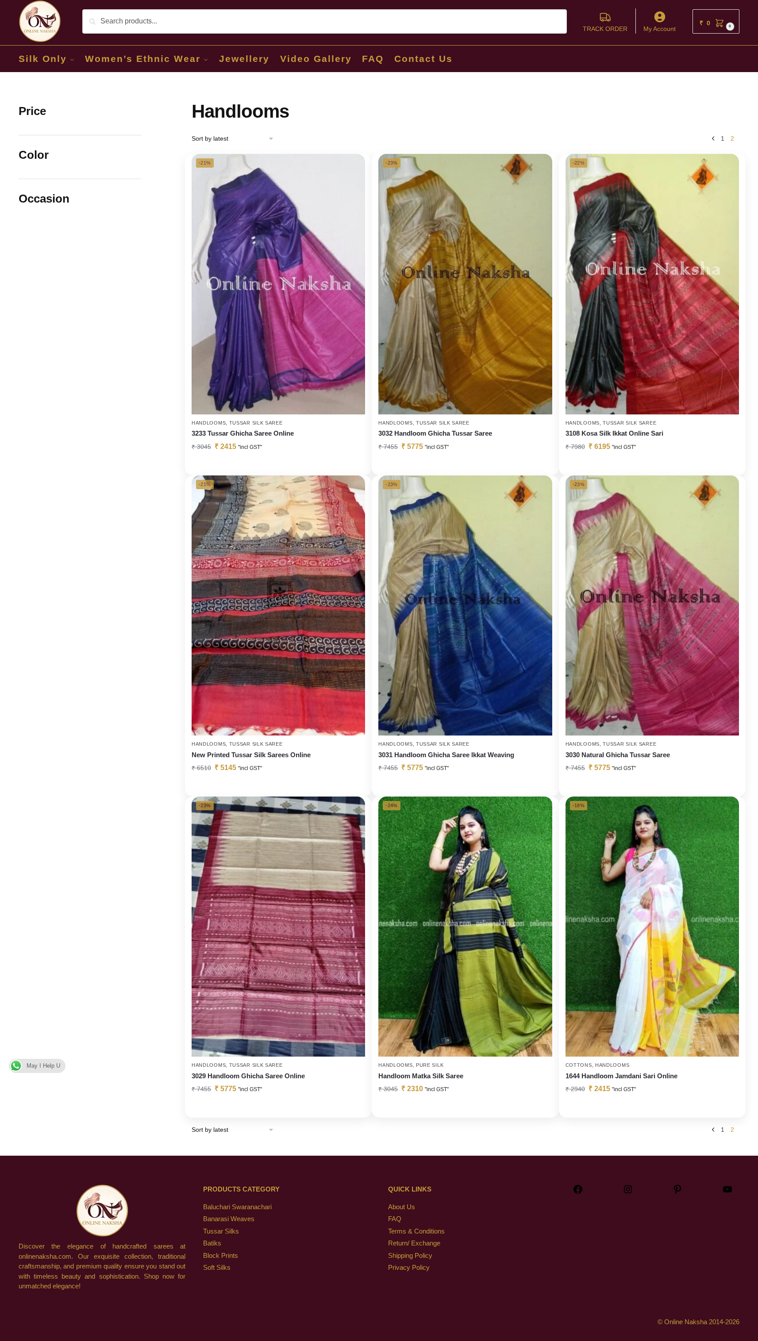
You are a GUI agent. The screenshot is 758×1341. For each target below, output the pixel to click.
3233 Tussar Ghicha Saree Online (243, 433)
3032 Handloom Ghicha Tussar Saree (435, 433)
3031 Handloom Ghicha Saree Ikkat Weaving (446, 755)
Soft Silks (217, 1267)
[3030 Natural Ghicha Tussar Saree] (652, 605)
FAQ (394, 1218)
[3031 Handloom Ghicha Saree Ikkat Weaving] (465, 605)
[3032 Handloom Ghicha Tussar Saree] (465, 284)
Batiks (212, 1243)
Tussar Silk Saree (256, 422)
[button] (716, 21)
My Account (659, 28)
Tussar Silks (221, 1231)
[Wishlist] (351, 167)
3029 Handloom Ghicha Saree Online (248, 1076)
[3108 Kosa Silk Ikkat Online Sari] (652, 284)
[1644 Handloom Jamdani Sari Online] (652, 927)
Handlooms (209, 422)
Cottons (579, 1065)
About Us (401, 1207)
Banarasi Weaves (228, 1218)
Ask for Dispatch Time (278, 466)
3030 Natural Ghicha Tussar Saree (618, 755)
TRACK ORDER (605, 28)
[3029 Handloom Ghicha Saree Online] (278, 927)
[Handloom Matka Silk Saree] (465, 927)
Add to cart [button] (465, 466)
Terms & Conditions (416, 1231)
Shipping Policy (410, 1255)
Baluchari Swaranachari (237, 1207)
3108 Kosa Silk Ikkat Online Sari (614, 433)
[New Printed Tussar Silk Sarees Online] (278, 605)
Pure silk (429, 1065)
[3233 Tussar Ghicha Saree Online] (278, 284)
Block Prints (220, 1255)
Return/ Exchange (414, 1243)
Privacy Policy (409, 1267)
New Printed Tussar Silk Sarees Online (251, 755)
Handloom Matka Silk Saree (420, 1076)
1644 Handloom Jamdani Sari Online (621, 1076)
